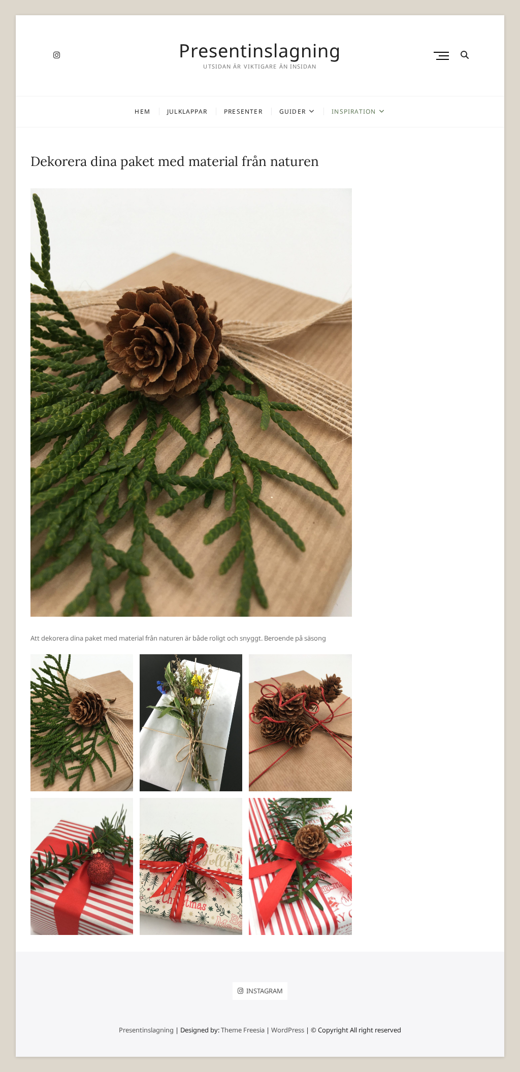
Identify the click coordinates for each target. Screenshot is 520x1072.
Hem (142, 111)
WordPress (287, 1029)
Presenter (243, 111)
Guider (292, 111)
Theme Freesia (243, 1029)
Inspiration (354, 111)
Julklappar (187, 111)
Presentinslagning (260, 51)
